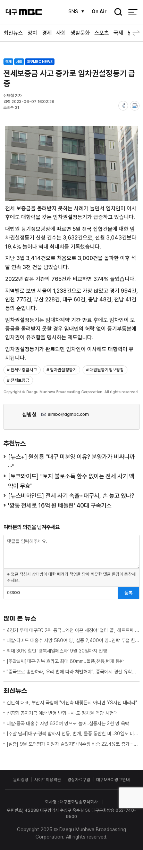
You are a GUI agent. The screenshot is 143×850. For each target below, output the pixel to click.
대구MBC (24, 12)
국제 (118, 33)
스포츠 (101, 33)
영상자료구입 (78, 779)
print (135, 106)
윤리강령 (20, 779)
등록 (128, 593)
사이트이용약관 (47, 779)
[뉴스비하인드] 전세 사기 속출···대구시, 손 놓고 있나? (71, 495)
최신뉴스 (13, 33)
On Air (99, 11)
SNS (73, 11)
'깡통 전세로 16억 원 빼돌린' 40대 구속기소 (59, 505)
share (123, 106)
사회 (61, 33)
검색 (116, 12)
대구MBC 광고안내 (113, 779)
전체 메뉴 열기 (132, 12)
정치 (32, 33)
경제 (47, 33)
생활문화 (80, 33)
